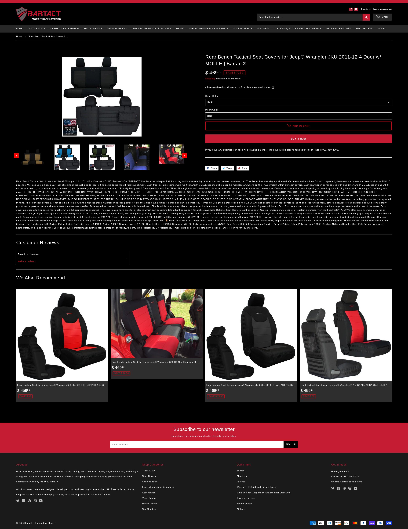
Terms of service (246, 498)
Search (240, 470)
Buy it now (298, 138)
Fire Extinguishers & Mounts (207, 28)
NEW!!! (180, 28)
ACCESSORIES (241, 28)
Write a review (26, 261)
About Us (242, 476)
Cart (385, 17)
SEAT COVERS (92, 28)
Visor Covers (149, 498)
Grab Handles (149, 481)
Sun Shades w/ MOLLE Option (151, 28)
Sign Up (291, 444)
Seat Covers (149, 476)
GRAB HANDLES (117, 28)
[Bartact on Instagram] (35, 501)
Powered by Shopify (45, 523)
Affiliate (241, 509)
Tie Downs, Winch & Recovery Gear (296, 28)
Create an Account (382, 9)
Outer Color (211, 96)
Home (19, 28)
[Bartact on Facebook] (24, 501)
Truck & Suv (149, 470)
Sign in (364, 9)
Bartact (28, 523)
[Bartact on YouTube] (41, 501)
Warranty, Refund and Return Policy (257, 487)
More (381, 28)
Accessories (149, 492)
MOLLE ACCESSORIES (338, 28)
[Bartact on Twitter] (18, 501)
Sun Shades (149, 509)
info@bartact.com (352, 481)
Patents (241, 481)
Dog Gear (263, 28)
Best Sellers (364, 28)
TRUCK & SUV (36, 28)
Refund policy (244, 503)
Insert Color (211, 109)
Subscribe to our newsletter (204, 429)
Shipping (210, 78)
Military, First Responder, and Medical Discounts (264, 492)
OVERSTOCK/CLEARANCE (65, 28)
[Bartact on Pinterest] (29, 501)
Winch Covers (149, 503)
